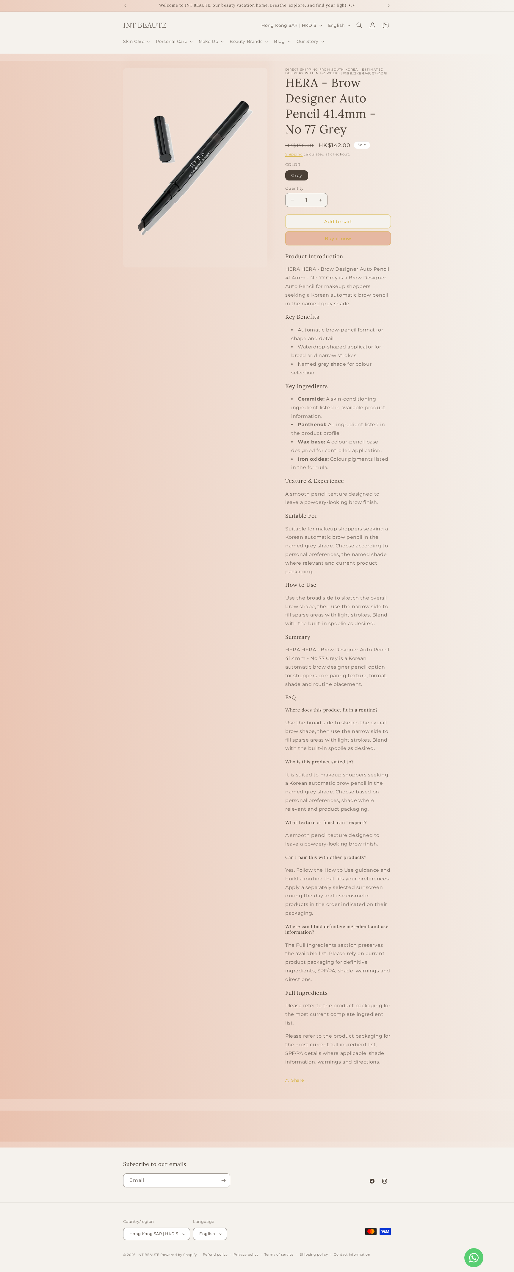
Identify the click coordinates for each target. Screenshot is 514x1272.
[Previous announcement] (125, 5)
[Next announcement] (388, 5)
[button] (136, 41)
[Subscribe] (223, 1180)
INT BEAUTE (148, 1255)
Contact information (352, 1254)
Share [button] (297, 1080)
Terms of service (279, 1254)
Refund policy (215, 1254)
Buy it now (338, 238)
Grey (296, 175)
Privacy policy (246, 1254)
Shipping (294, 154)
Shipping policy (314, 1254)
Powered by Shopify (178, 1255)
